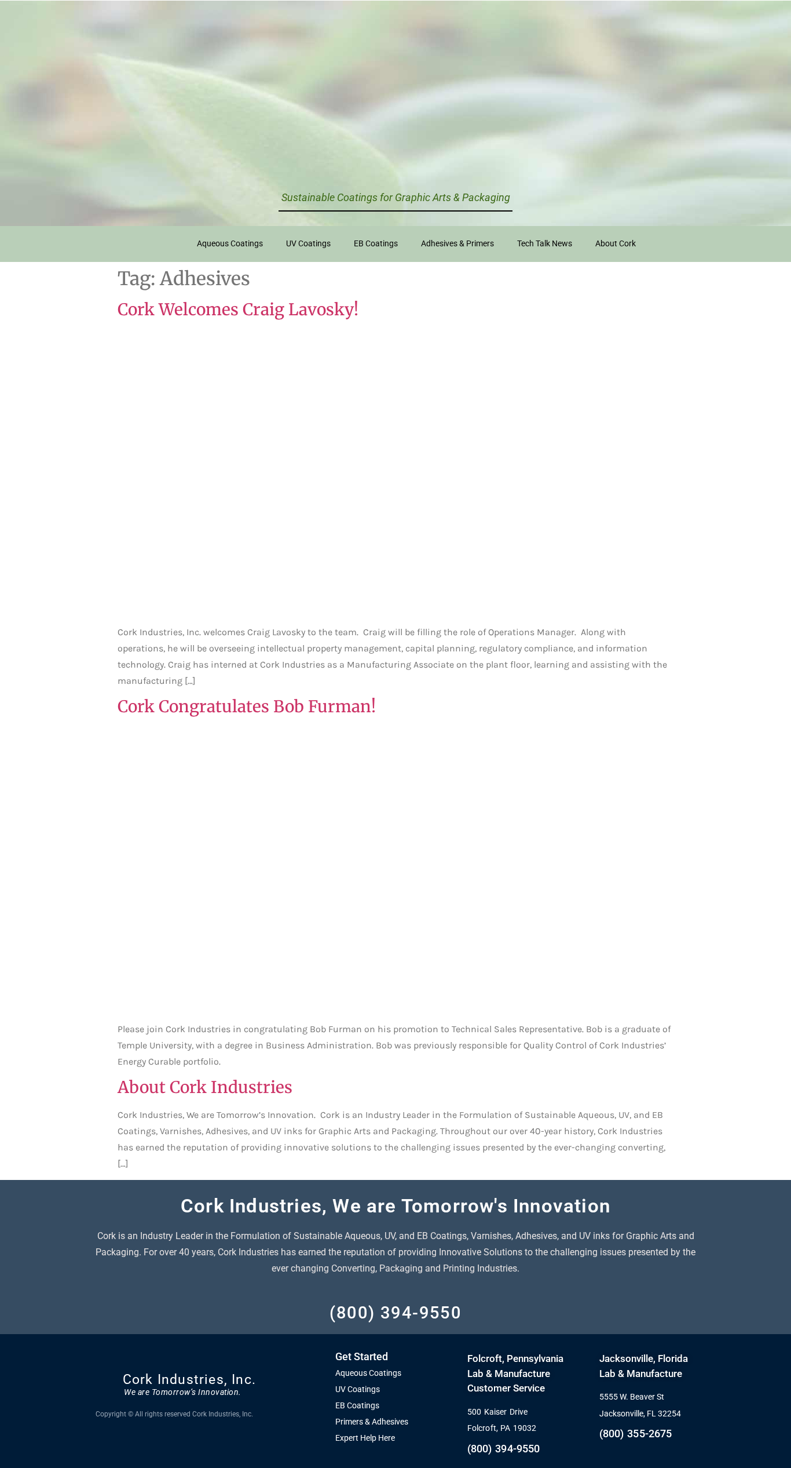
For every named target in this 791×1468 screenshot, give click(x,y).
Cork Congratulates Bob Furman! (247, 706)
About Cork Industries (205, 1087)
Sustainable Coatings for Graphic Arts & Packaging (395, 197)
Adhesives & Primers (457, 244)
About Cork (615, 244)
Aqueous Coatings (230, 244)
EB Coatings (376, 244)
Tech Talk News (544, 244)
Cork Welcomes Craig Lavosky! (238, 309)
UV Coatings (308, 244)
